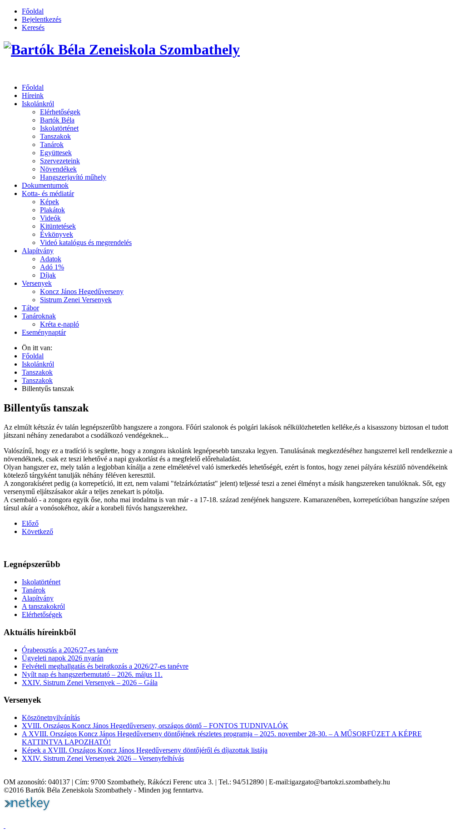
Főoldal (33, 11)
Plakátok (52, 210)
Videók (50, 218)
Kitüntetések (58, 226)
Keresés (33, 27)
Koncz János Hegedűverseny (82, 291)
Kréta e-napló (59, 324)
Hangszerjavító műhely (73, 177)
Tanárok (52, 144)
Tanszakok (55, 136)
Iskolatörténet (59, 128)
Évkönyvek (56, 234)
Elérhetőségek (60, 112)
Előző (30, 523)
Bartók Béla (57, 120)
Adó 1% (52, 267)
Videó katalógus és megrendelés (86, 242)
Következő (37, 531)
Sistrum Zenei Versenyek (76, 299)
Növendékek (58, 169)
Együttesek (56, 153)
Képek (49, 202)
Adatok (50, 259)
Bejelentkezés (41, 19)
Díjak (48, 275)
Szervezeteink (60, 161)
